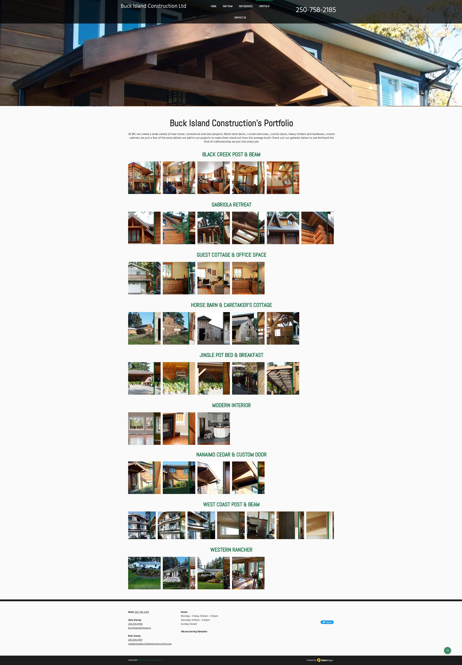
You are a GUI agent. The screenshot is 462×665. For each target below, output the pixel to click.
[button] (246, 6)
